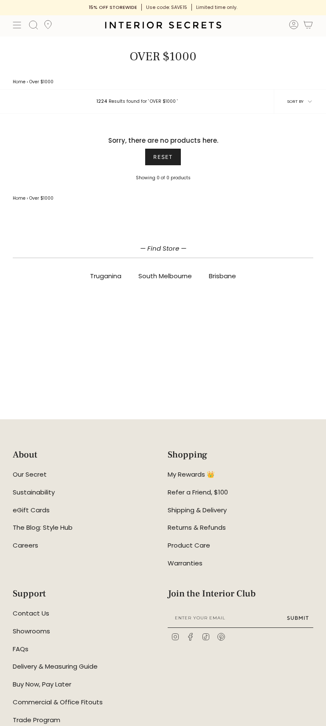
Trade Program (36, 719)
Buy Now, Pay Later (42, 684)
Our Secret (30, 474)
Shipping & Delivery (197, 510)
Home (19, 82)
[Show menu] (16, 25)
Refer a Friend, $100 (198, 492)
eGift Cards (31, 510)
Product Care (189, 545)
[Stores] (48, 27)
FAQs (20, 648)
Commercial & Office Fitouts (58, 702)
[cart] (308, 26)
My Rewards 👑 (191, 474)
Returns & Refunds (197, 527)
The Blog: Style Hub (43, 527)
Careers (25, 545)
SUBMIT (298, 618)
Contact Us (31, 613)
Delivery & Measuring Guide (55, 666)
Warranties (185, 563)
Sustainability (34, 492)
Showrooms (31, 631)
